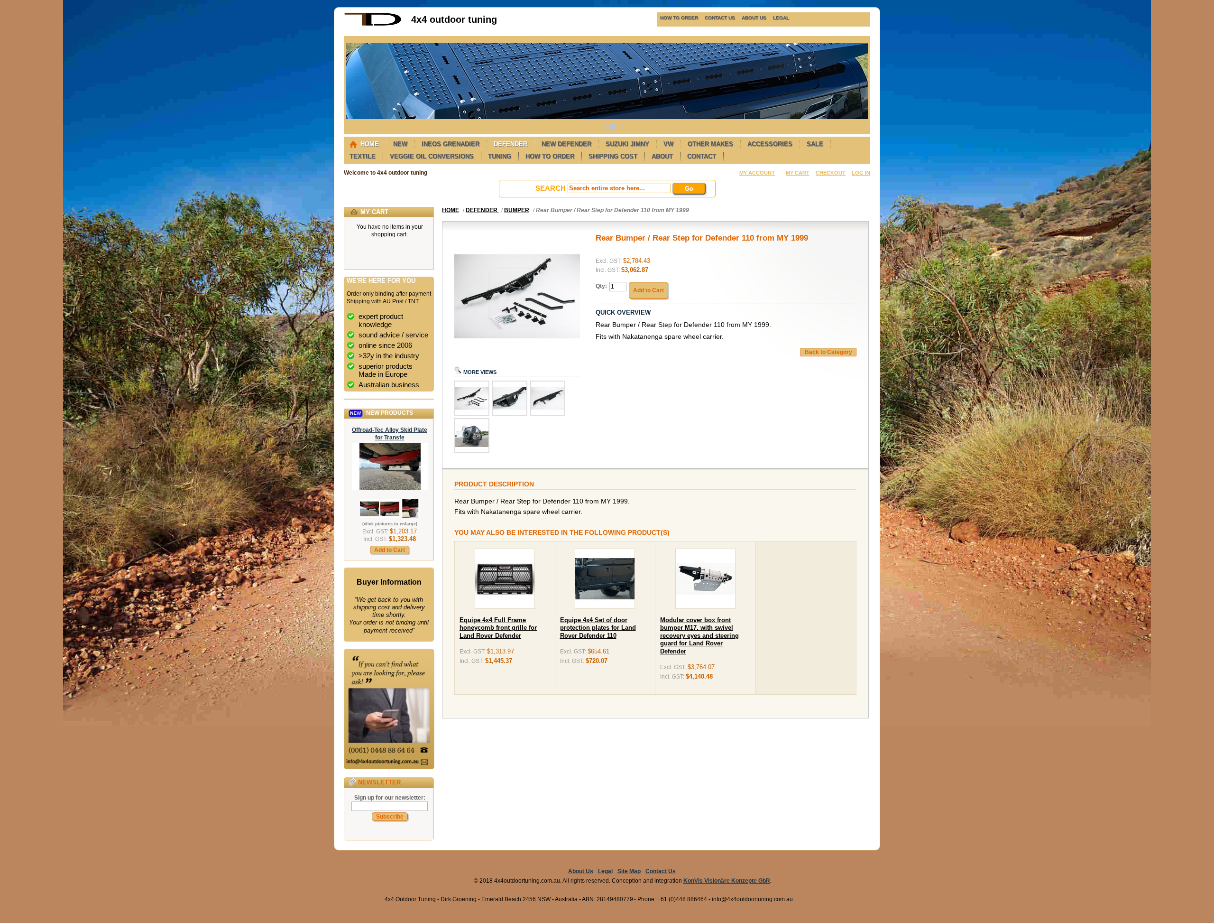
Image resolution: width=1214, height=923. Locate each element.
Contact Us (660, 871)
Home (450, 210)
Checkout (831, 173)
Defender (482, 210)
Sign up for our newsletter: (389, 797)
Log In (861, 173)
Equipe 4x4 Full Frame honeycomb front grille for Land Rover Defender (498, 628)
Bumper (516, 210)
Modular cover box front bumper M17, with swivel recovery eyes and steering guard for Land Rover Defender (699, 636)
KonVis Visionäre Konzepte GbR (726, 880)
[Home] (373, 24)
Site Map (629, 871)
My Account (757, 173)
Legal (605, 871)
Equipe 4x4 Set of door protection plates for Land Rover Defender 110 (598, 628)
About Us (580, 871)
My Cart (797, 173)
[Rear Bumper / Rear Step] (471, 413)
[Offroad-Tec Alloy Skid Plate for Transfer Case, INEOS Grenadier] (390, 488)
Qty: (601, 286)
